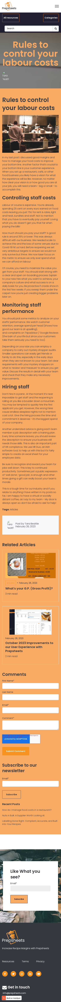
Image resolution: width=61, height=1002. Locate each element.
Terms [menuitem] (25, 961)
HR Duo (37, 447)
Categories (51, 17)
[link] (5, 974)
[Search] (56, 29)
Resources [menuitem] (8, 961)
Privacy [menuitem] (40, 961)
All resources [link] (11, 17)
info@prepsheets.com (14, 993)
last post (14, 157)
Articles (14, 509)
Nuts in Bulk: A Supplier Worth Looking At (23, 815)
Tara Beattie (32, 523)
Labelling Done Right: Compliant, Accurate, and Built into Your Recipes (29, 822)
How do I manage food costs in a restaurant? (27, 809)
